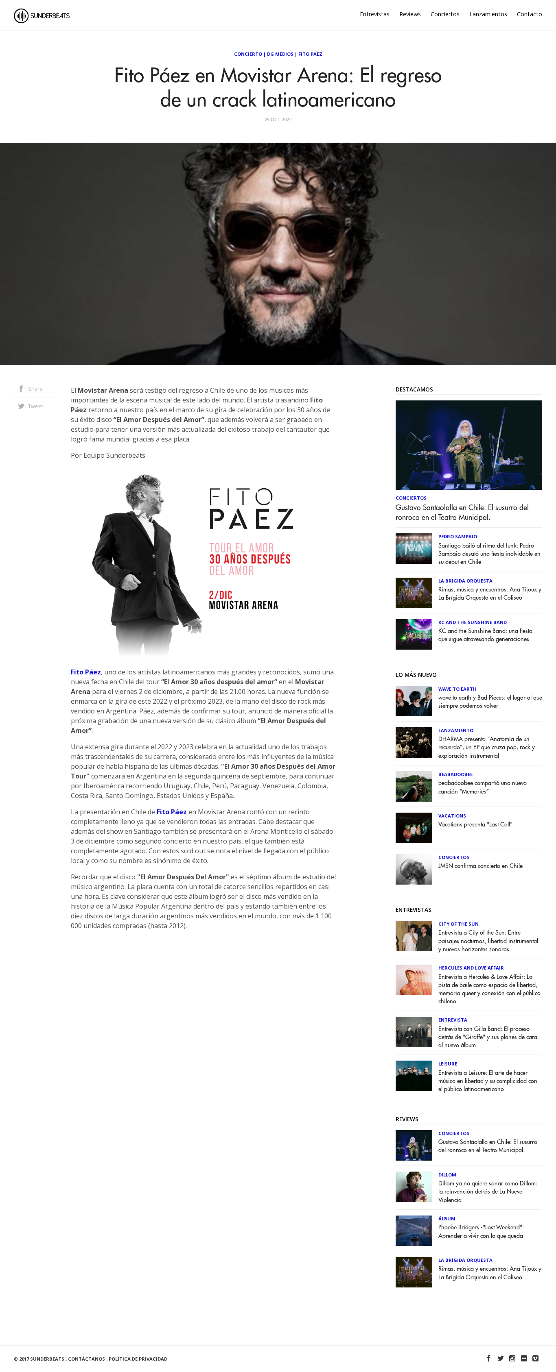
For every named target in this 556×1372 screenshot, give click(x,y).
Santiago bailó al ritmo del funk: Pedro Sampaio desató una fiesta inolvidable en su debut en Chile (489, 554)
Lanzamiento (455, 730)
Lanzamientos (488, 14)
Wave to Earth (457, 689)
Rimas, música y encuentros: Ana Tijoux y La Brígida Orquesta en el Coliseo (489, 594)
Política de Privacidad (138, 1359)
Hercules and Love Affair (471, 968)
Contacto (529, 14)
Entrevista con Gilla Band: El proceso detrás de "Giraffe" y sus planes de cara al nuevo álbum (487, 1037)
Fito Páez (310, 54)
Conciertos (445, 14)
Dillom (447, 1175)
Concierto (248, 54)
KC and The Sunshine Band (472, 622)
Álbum (446, 1218)
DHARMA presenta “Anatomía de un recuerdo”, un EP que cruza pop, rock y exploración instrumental (486, 747)
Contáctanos (86, 1359)
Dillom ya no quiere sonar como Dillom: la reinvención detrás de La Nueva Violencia (487, 1192)
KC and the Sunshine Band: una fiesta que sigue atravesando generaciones (485, 635)
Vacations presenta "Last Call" (475, 825)
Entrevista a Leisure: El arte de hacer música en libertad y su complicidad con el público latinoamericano (487, 1081)
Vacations (452, 816)
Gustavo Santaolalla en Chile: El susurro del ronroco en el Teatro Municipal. (462, 512)
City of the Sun (458, 924)
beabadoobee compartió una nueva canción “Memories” (482, 787)
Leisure (447, 1064)
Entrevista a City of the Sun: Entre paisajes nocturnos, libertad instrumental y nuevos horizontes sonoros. (488, 941)
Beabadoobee (455, 774)
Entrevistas (375, 14)
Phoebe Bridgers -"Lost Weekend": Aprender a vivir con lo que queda (481, 1231)
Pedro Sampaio (457, 536)
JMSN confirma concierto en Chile (480, 866)
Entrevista (452, 1020)
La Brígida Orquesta (465, 581)
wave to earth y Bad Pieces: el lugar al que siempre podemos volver (490, 702)
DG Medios (280, 54)
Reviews (410, 14)
